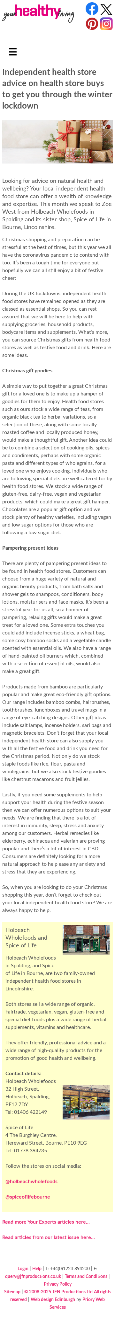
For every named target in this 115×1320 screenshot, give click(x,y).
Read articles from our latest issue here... (48, 1237)
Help (37, 1268)
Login (23, 1268)
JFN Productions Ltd (72, 1291)
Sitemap (12, 1291)
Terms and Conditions (86, 1276)
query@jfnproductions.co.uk (33, 1276)
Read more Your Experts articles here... (46, 1222)
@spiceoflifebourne (27, 1197)
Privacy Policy (58, 1284)
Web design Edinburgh (53, 1299)
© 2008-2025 (37, 1291)
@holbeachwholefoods (31, 1181)
